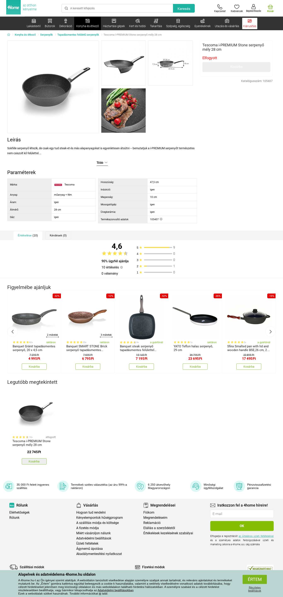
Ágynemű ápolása (89, 548)
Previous (12, 331)
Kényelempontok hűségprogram (99, 517)
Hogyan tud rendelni (91, 512)
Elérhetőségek (19, 512)
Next (270, 331)
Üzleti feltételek (87, 543)
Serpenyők (46, 34)
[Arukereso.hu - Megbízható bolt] (260, 568)
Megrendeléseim (155, 517)
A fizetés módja (87, 528)
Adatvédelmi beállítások (93, 538)
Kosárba (236, 67)
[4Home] (10, 35)
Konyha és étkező (25, 34)
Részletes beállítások (254, 589)
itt (100, 593)
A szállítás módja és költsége (97, 522)
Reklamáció (152, 522)
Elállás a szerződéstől (159, 528)
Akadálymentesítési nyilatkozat (99, 553)
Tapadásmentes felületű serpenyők (78, 34)
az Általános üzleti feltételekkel (256, 536)
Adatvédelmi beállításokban (116, 590)
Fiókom (148, 512)
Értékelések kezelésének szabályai (168, 533)
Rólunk (14, 517)
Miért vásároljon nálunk (93, 533)
